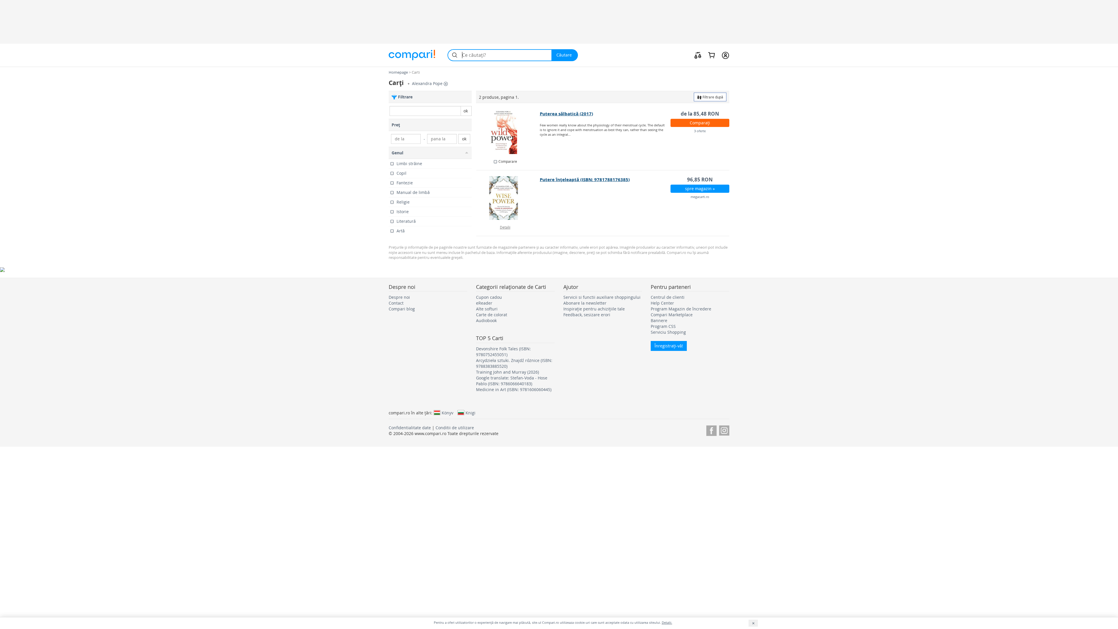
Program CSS (663, 326)
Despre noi (399, 297)
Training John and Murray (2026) (507, 372)
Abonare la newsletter (584, 303)
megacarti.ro (700, 197)
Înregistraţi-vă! (668, 346)
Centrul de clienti (667, 297)
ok (466, 111)
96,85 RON (700, 179)
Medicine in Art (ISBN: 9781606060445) (513, 389)
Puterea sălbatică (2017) (566, 114)
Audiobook (486, 320)
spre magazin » (700, 188)
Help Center (662, 303)
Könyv (447, 412)
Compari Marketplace (672, 314)
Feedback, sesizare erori (586, 314)
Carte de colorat (491, 314)
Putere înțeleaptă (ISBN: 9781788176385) (585, 179)
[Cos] (711, 55)
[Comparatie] (697, 55)
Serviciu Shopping (668, 332)
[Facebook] (711, 430)
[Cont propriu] (725, 55)
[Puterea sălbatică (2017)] (508, 132)
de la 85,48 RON (700, 113)
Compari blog (402, 309)
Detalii (505, 227)
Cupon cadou (489, 297)
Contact (396, 303)
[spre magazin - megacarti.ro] (508, 198)
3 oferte (700, 131)
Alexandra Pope (428, 83)
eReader (484, 303)
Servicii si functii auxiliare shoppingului (602, 297)
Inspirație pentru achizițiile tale (594, 309)
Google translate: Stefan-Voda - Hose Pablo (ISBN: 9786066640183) (511, 380)
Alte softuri (487, 309)
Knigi (470, 412)
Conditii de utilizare (455, 427)
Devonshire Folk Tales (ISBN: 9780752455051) (503, 351)
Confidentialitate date (410, 427)
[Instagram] (724, 430)
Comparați (700, 123)
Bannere (659, 320)
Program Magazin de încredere (681, 309)
